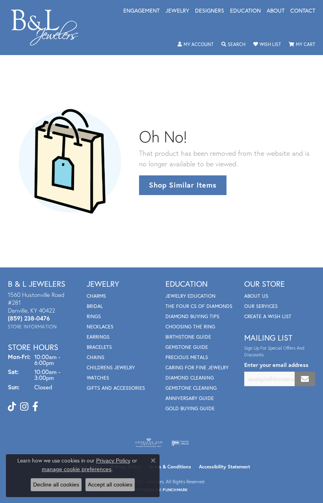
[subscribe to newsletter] (305, 379)
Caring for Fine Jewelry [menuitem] (196, 367)
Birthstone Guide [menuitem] (188, 336)
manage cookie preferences (76, 469)
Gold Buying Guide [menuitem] (190, 408)
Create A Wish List (267, 316)
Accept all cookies (110, 484)
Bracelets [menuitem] (99, 347)
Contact (302, 11)
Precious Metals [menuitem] (186, 357)
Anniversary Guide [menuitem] (189, 398)
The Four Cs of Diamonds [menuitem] (198, 306)
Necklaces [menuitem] (100, 326)
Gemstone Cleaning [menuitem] (191, 388)
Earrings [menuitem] (98, 336)
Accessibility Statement (224, 467)
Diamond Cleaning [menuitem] (189, 377)
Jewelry (177, 11)
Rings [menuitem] (94, 316)
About (275, 11)
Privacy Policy (113, 460)
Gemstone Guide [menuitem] (186, 347)
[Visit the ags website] (148, 443)
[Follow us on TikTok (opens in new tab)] (12, 406)
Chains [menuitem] (95, 357)
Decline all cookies (56, 484)
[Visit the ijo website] (180, 443)
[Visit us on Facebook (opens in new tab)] (35, 406)
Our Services (261, 306)
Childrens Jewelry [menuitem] (111, 367)
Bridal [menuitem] (95, 306)
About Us (256, 296)
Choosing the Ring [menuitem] (190, 326)
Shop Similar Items (182, 185)
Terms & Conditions (170, 467)
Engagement (141, 11)
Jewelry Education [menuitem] (190, 296)
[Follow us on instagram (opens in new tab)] (24, 406)
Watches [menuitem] (98, 377)
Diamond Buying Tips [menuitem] (192, 316)
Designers (209, 11)
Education (245, 11)
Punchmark (175, 489)
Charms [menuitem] (96, 296)
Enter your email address (276, 364)
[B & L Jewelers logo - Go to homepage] (48, 27)
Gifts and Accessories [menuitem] (116, 388)
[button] (195, 44)
